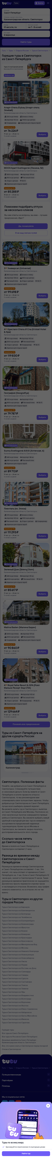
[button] (26, 1153)
